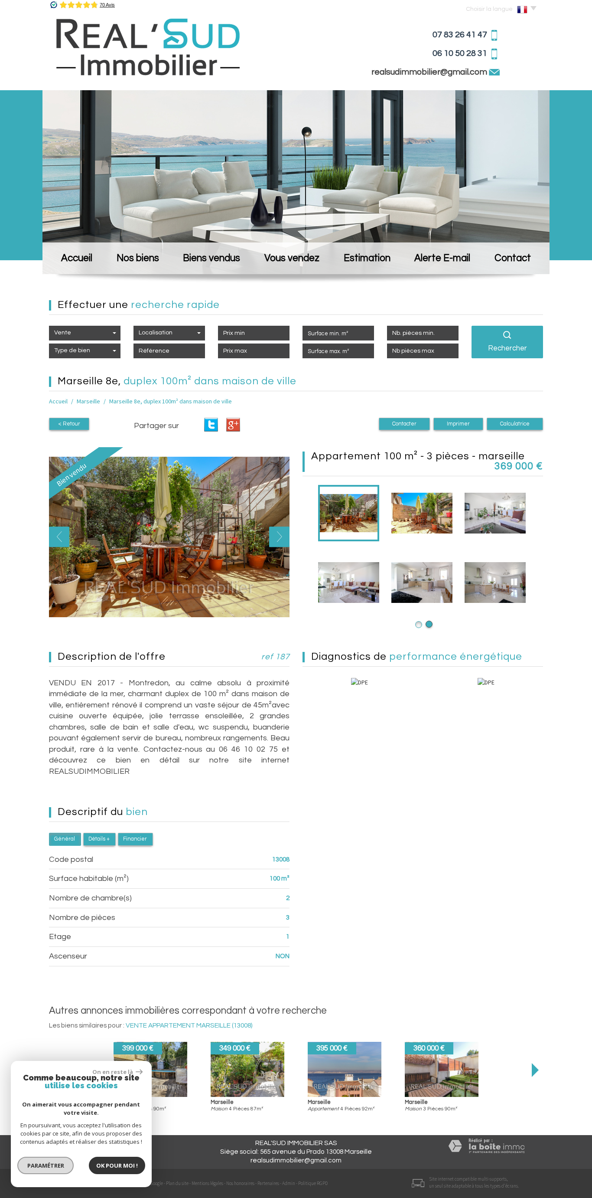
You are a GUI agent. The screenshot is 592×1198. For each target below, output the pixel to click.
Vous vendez (291, 258)
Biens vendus (211, 258)
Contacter (404, 424)
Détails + (99, 839)
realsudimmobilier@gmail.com (430, 72)
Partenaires (268, 1183)
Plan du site (177, 1183)
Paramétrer (45, 1165)
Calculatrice (515, 424)
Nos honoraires (240, 1183)
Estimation (367, 258)
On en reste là (113, 1072)
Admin (288, 1183)
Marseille (88, 401)
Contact (512, 258)
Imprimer (458, 424)
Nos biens (138, 258)
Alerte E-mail (442, 258)
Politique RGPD (313, 1183)
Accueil (76, 258)
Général (64, 839)
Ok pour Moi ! (117, 1165)
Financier (135, 839)
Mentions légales (207, 1183)
